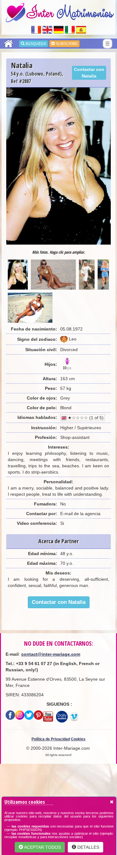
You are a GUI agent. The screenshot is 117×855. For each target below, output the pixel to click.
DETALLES (87, 847)
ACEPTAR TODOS (42, 847)
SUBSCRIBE (66, 44)
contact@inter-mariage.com (50, 654)
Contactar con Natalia (89, 72)
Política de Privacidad (51, 739)
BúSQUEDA (35, 44)
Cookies (78, 739)
